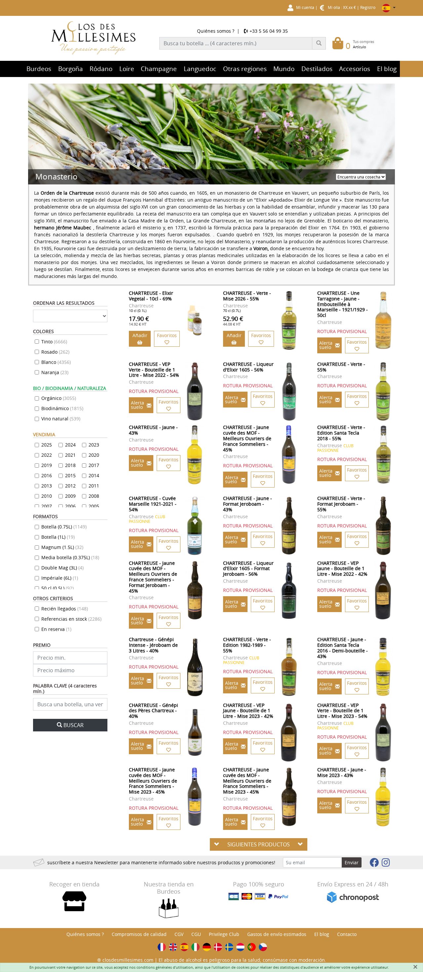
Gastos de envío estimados (276, 934)
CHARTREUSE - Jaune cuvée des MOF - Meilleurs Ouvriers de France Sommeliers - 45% (247, 438)
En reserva (56, 629)
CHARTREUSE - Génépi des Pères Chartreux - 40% (153, 710)
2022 (46, 455)
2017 (94, 465)
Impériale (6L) (59, 578)
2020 (94, 455)
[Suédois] (229, 947)
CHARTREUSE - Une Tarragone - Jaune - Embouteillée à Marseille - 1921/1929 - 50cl (342, 304)
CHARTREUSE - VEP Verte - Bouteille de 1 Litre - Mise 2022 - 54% (154, 369)
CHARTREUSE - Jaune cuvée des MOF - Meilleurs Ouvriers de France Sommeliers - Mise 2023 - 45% (153, 780)
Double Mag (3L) (62, 567)
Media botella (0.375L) (70, 557)
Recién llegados (64, 608)
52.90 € (233, 321)
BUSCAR (73, 725)
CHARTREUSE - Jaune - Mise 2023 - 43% (341, 772)
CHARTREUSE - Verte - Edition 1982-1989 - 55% (247, 645)
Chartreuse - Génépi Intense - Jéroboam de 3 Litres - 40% (153, 645)
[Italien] (195, 947)
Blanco (56, 362)
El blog (321, 934)
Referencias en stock (71, 619)
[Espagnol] (184, 947)
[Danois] (218, 947)
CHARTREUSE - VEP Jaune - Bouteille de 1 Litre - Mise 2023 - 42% (248, 710)
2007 (46, 506)
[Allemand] (207, 947)
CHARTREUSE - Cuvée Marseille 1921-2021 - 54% (152, 504)
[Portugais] (252, 947)
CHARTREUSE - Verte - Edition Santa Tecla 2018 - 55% (341, 433)
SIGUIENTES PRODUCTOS (258, 844)
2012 (70, 486)
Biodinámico (62, 408)
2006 (70, 506)
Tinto (54, 341)
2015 (70, 475)
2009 (70, 496)
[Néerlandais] (240, 947)
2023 (94, 445)
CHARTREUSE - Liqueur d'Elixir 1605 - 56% (248, 367)
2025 (46, 445)
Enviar (352, 862)
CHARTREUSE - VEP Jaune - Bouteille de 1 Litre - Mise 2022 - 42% (342, 568)
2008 (94, 496)
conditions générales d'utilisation (164, 967)
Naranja (54, 372)
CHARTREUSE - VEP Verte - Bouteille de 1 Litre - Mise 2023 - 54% (342, 710)
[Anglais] (173, 947)
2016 (46, 475)
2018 (70, 465)
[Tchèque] (263, 947)
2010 (46, 496)
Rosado (55, 352)
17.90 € (139, 321)
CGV (178, 934)
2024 (70, 445)
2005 (94, 506)
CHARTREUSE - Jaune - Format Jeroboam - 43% (247, 504)
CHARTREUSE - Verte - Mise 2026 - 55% (247, 296)
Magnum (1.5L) (62, 547)
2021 (70, 455)
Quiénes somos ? (215, 31)
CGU (196, 934)
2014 (94, 475)
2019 (46, 465)
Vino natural (60, 418)
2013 (46, 486)
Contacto (347, 934)
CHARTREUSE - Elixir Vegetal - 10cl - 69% (151, 296)
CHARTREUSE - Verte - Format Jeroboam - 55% (341, 504)
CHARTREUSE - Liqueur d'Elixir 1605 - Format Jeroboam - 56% (248, 568)
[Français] (162, 947)
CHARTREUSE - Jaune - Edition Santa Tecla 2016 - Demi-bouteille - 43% (342, 647)
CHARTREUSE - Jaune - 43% (153, 430)
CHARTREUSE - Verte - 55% (341, 367)
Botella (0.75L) (64, 527)
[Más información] (195, 320)
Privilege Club (224, 934)
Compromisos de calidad (139, 934)
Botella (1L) (58, 537)
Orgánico (58, 398)
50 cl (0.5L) (57, 588)
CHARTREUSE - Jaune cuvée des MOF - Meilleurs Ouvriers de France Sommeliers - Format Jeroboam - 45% (153, 577)
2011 (94, 486)
